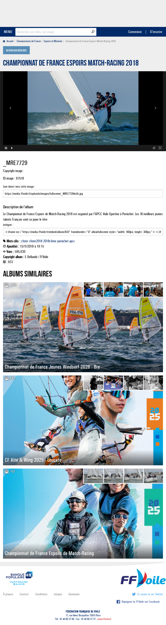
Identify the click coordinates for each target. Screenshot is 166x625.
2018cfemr (49, 241)
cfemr (24, 241)
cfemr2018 (35, 241)
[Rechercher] (93, 32)
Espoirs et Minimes (53, 41)
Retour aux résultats (16, 50)
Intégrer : (8, 225)
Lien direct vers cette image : (19, 186)
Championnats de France (29, 41)
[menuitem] (9, 41)
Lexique (58, 594)
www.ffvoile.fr (104, 619)
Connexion (135, 31)
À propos (8, 594)
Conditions (41, 594)
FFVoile (137, 12)
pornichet (62, 241)
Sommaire (74, 594)
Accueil (9, 41)
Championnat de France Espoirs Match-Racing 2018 (71, 64)
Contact (24, 594)
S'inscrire (156, 31)
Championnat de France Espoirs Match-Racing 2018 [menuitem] (90, 41)
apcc (72, 241)
